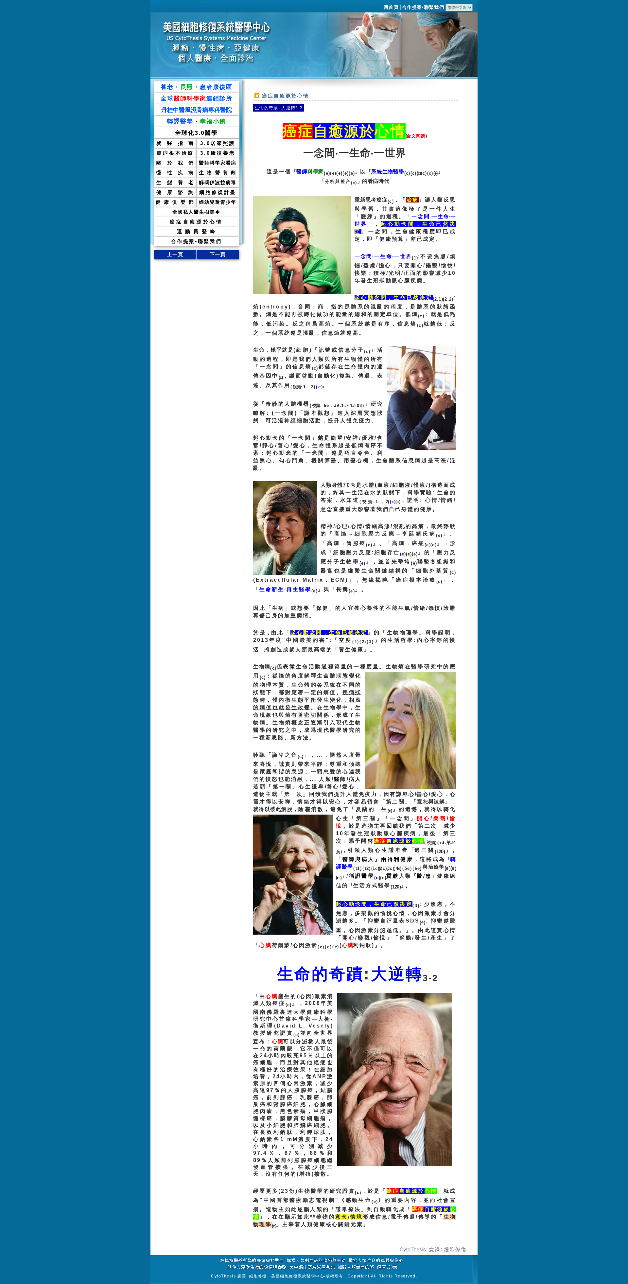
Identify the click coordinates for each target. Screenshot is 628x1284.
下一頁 (218, 254)
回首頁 (391, 7)
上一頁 (175, 254)
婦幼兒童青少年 (217, 202)
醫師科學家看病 (217, 163)
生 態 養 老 (175, 182)
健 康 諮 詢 (175, 192)
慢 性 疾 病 (175, 172)
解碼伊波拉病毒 (217, 182)
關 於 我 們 (175, 163)
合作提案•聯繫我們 (423, 7)
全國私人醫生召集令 (196, 212)
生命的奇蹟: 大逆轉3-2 (279, 107)
